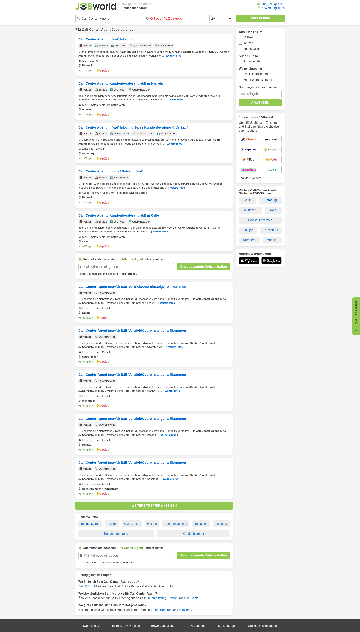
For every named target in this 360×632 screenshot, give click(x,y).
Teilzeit (248, 43)
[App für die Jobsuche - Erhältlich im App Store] (249, 260)
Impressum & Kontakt (125, 625)
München (185, 609)
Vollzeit (249, 37)
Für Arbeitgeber (271, 4)
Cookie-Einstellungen (262, 625)
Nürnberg (249, 239)
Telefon (112, 523)
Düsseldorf (271, 230)
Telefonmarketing (175, 523)
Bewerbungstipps (273, 8)
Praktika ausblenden (257, 74)
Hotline (152, 523)
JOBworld (90, 586)
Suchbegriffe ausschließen (258, 87)
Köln (273, 210)
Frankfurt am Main (260, 220)
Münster (272, 239)
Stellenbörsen (227, 625)
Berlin (154, 609)
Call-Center (132, 523)
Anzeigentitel (252, 61)
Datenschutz (91, 625)
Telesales (201, 523)
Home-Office (252, 48)
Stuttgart (248, 230)
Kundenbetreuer (193, 533)
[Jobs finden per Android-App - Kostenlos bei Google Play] (271, 260)
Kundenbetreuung (116, 533)
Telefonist (221, 523)
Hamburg (166, 609)
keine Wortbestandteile (259, 79)
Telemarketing (90, 523)
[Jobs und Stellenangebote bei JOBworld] (95, 6)
